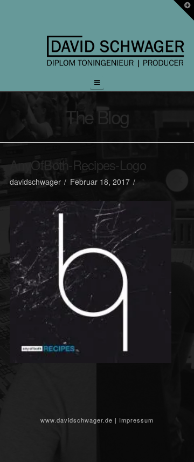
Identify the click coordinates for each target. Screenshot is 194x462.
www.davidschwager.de (76, 420)
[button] (97, 82)
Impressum (136, 420)
